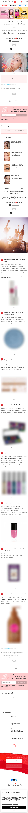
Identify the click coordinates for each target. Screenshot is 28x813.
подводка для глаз (7, 652)
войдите (23, 79)
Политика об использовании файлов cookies (10, 804)
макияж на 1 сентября (15, 88)
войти (11, 131)
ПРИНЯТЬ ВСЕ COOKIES (14, 807)
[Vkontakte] (13, 45)
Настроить (14, 810)
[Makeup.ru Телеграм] (25, 5)
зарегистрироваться (20, 131)
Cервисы (13, 5)
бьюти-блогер (6, 88)
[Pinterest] (15, 45)
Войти (22, 2)
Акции (4, 5)
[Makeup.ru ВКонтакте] (20, 5)
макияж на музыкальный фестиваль (10, 655)
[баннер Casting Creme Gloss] (14, 13)
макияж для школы (7, 89)
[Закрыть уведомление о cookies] (26, 791)
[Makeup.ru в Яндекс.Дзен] (22, 5)
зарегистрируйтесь (15, 81)
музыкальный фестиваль (17, 652)
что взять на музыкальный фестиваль (11, 653)
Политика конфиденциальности (11, 120)
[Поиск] (27, 1)
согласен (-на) (7, 118)
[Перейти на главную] (8, 2)
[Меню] (1, 1)
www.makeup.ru (7, 84)
